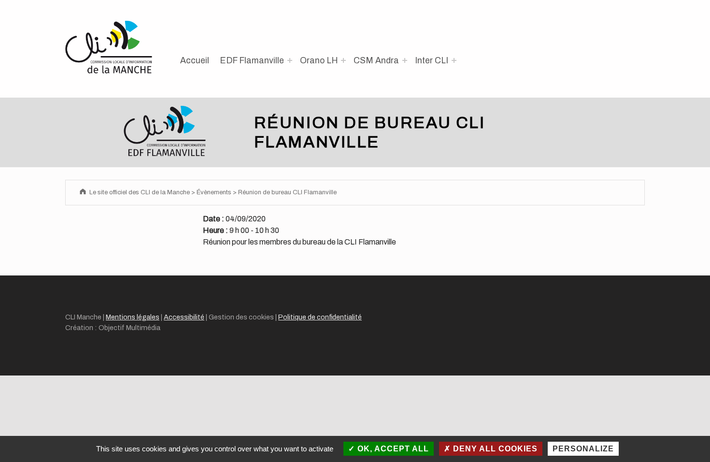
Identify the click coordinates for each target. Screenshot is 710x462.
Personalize (583, 449)
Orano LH (319, 60)
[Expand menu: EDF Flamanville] (289, 60)
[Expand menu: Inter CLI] (454, 60)
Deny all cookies (494, 449)
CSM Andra (376, 60)
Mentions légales (132, 317)
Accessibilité (184, 317)
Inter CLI (431, 60)
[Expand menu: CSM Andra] (404, 60)
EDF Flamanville (252, 60)
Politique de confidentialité (320, 317)
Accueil (194, 60)
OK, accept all (392, 449)
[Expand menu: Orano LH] (343, 60)
